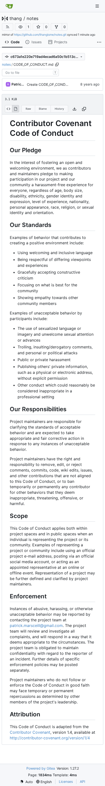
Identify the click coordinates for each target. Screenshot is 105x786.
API (82, 781)
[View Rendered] (15, 108)
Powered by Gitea (40, 768)
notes (32, 18)
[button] (20, 27)
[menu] (26, 782)
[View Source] (8, 108)
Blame (43, 108)
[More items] (99, 42)
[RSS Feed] (7, 27)
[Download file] (74, 109)
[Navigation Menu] (98, 6)
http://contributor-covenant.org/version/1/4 (50, 737)
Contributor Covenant (30, 732)
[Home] (9, 6)
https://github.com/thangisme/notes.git (40, 34)
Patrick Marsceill (18, 84)
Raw (28, 108)
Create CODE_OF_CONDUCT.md (53, 84)
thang (16, 18)
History (59, 108)
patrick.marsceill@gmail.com (36, 625)
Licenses (66, 781)
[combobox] (30, 72)
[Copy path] (57, 64)
